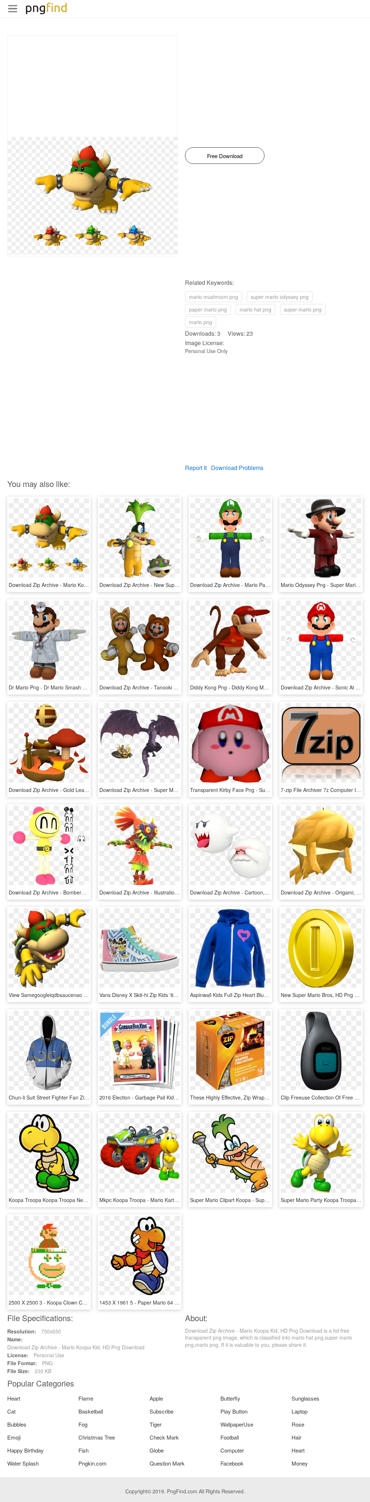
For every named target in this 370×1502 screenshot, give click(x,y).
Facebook (232, 1463)
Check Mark (164, 1437)
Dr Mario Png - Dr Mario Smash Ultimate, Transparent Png (75, 687)
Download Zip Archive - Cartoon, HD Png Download (249, 892)
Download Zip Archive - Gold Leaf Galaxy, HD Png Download (78, 789)
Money (300, 1463)
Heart (13, 1398)
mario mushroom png (213, 296)
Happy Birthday (25, 1450)
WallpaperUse (236, 1424)
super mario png (303, 309)
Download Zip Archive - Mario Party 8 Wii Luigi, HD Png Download (265, 584)
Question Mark (167, 1463)
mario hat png (255, 309)
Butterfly (230, 1398)
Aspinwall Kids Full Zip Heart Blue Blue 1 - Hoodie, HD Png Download (269, 994)
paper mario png (208, 309)
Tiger (156, 1424)
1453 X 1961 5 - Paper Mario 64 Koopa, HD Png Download (166, 1302)
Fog (82, 1424)
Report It (196, 467)
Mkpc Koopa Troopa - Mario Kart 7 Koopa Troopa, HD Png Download (178, 1199)
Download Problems (237, 467)
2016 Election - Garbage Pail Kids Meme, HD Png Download (168, 1097)
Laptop (299, 1411)
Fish (83, 1450)
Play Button (234, 1411)
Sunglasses (305, 1398)
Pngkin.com (92, 1463)
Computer (232, 1450)
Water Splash (23, 1463)
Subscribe (161, 1411)
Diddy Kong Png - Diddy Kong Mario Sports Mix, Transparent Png (264, 687)
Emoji (14, 1437)
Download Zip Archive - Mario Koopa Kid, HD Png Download (77, 584)
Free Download (224, 156)
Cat (11, 1411)
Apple (156, 1398)
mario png (200, 322)
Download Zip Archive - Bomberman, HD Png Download (72, 892)
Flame (85, 1398)
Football (229, 1437)
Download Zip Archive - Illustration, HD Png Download (160, 892)
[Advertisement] (92, 86)
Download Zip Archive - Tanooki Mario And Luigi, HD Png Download (176, 687)
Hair (296, 1437)
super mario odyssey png (280, 296)
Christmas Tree (96, 1437)
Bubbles (16, 1424)
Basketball (90, 1411)
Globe (157, 1450)
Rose (298, 1424)
